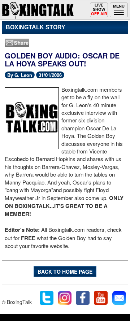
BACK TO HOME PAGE (65, 271)
